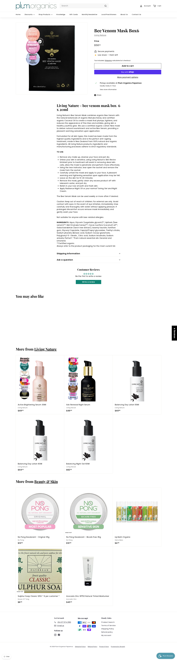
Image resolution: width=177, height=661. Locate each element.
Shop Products (45, 14)
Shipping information (68, 253)
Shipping (108, 61)
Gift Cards (73, 14)
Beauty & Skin (46, 481)
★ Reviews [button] (174, 333)
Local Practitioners (109, 14)
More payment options (127, 77)
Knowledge (60, 14)
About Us (124, 14)
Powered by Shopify (118, 647)
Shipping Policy (107, 629)
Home (18, 14)
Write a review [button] (88, 282)
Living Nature (100, 35)
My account (106, 635)
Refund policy (107, 632)
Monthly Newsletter (89, 14)
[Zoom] (51, 58)
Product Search (108, 622)
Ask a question (65, 259)
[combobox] (84, 6)
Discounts (29, 14)
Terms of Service (108, 625)
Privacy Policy (104, 647)
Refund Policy (92, 647)
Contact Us (136, 14)
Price (96, 41)
